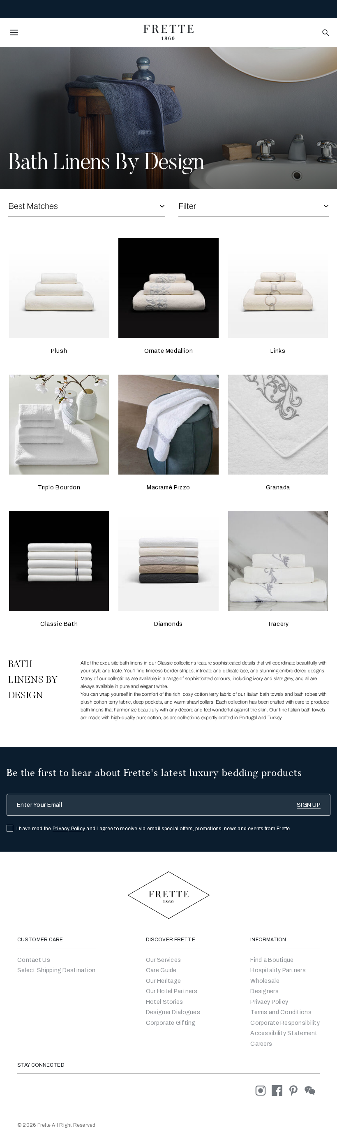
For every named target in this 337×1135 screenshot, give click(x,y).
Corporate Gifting (171, 1023)
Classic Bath (59, 624)
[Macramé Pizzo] (168, 425)
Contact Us (33, 960)
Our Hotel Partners (171, 991)
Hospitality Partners (278, 970)
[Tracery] (278, 561)
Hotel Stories (164, 1002)
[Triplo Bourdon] (59, 425)
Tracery (278, 624)
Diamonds (168, 624)
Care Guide (161, 970)
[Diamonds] (168, 561)
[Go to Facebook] (280, 1090)
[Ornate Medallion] (168, 288)
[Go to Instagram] (263, 1090)
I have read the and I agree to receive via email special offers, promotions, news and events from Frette (153, 829)
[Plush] (59, 288)
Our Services (163, 960)
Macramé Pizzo (168, 487)
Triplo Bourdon (59, 487)
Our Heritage (163, 981)
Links (277, 351)
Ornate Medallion (168, 351)
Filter (187, 206)
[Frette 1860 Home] (168, 32)
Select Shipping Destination (56, 970)
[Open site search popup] (325, 33)
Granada (278, 487)
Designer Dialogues (173, 1012)
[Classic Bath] (59, 561)
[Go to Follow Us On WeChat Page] (312, 1090)
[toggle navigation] (14, 32)
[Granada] (278, 425)
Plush (59, 351)
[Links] (278, 288)
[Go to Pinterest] (296, 1090)
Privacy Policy (69, 829)
